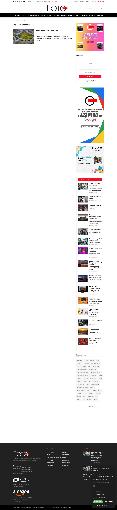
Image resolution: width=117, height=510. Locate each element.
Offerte (84, 393)
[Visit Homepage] (49, 8)
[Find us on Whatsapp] (21, 1)
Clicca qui (28, 469)
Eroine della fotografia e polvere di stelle (95, 321)
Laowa (84, 381)
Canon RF (87, 363)
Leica (89, 381)
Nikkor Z (89, 390)
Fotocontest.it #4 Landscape (47, 30)
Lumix (88, 384)
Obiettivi (79, 393)
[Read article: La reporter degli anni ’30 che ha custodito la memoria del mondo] (83, 231)
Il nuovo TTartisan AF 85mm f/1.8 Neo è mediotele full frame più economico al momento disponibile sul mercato (95, 187)
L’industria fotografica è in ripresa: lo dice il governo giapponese (95, 240)
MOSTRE (63, 15)
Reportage (98, 393)
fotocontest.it (22, 20)
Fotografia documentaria (95, 372)
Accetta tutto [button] (98, 501)
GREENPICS (92, 15)
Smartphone (90, 396)
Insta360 (101, 378)
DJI (89, 366)
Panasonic (91, 393)
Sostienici (29, 460)
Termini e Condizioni (89, 477)
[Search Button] (102, 8)
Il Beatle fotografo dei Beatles (95, 197)
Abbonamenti (101, 1)
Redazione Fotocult (42, 33)
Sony (96, 396)
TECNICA (42, 15)
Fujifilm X (79, 378)
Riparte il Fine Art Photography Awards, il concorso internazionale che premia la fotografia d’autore (95, 265)
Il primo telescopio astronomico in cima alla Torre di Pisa (94, 330)
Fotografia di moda (93, 369)
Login (88, 1)
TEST (23, 15)
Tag (18, 20)
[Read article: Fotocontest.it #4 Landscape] (23, 36)
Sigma (84, 396)
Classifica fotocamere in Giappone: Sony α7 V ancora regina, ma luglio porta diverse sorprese (95, 278)
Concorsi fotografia (95, 363)
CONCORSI (71, 15)
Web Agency (68, 507)
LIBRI (77, 15)
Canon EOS (80, 363)
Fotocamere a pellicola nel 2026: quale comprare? (95, 207)
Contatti (33, 1)
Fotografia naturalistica (82, 375)
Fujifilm (100, 375)
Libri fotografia (96, 381)
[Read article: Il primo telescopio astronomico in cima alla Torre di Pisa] (83, 331)
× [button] (113, 467)
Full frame (86, 378)
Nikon (94, 390)
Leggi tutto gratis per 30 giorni (50, 1)
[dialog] (103, 487)
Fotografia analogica (82, 369)
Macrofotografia (95, 384)
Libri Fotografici (80, 384)
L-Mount (79, 381)
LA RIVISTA (65, 465)
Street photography (87, 399)
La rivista (100, 15)
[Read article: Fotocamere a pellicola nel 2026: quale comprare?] (83, 207)
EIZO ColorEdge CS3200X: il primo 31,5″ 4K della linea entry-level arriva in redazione (95, 289)
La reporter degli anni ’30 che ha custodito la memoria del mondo (95, 231)
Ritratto (79, 396)
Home (14, 20)
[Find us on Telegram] (19, 1)
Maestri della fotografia (82, 387)
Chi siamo (29, 1)
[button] (103, 482)
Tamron (95, 399)
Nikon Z (100, 390)
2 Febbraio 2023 (53, 33)
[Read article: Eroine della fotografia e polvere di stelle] (83, 322)
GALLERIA (84, 15)
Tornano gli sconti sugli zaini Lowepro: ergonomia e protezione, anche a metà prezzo (95, 251)
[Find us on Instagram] (15, 1)
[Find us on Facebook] (13, 1)
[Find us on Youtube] (24, 1)
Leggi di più (104, 479)
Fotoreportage (93, 375)
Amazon (86, 360)
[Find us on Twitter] (17, 1)
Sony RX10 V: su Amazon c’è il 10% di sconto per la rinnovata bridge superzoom (95, 300)
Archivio (92, 360)
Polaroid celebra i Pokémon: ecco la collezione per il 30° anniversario (94, 311)
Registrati (94, 1)
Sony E (78, 399)
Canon (97, 360)
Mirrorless (92, 387)
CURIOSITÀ (49, 15)
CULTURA (56, 15)
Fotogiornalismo (95, 366)
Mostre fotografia (81, 390)
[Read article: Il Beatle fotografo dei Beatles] (83, 199)
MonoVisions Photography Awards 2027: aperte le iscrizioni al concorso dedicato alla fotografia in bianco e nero (95, 219)
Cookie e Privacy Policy (90, 474)
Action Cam (79, 360)
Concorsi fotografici (81, 366)
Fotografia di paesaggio (82, 372)
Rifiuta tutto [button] (109, 501)
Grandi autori (93, 378)
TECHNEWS (17, 15)
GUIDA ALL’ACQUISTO (33, 15)
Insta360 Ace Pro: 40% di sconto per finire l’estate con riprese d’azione (95, 341)
